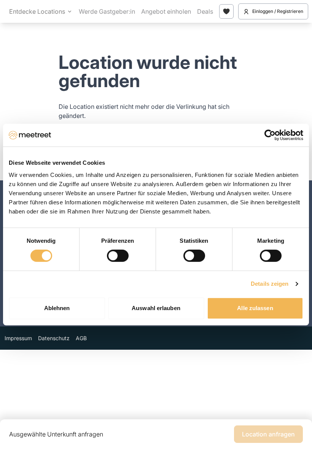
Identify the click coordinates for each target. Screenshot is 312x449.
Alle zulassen (255, 308)
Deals (205, 11)
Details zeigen (269, 283)
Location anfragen (268, 434)
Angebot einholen (166, 11)
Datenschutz (54, 338)
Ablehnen (57, 308)
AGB (81, 338)
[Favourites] (226, 11)
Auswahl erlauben (156, 308)
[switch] (118, 256)
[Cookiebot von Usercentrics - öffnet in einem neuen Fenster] (270, 135)
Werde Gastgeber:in (107, 11)
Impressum (18, 338)
